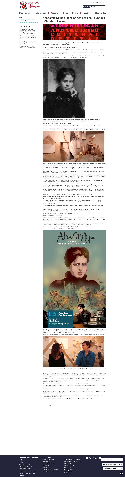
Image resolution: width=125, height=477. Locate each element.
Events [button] (75, 13)
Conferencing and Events (72, 459)
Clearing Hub (100, 13)
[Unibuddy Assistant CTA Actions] (112, 463)
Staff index (67, 467)
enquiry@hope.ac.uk (25, 466)
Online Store (68, 471)
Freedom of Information (50, 469)
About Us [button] (87, 13)
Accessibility (46, 461)
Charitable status (48, 463)
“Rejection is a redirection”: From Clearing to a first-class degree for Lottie (28, 37)
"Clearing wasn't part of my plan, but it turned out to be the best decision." (28, 42)
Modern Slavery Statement (72, 461)
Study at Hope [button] (25, 13)
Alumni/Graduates (48, 459)
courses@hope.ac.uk (25, 468)
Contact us (67, 473)
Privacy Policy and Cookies (27, 473)
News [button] (65, 13)
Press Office (24, 21)
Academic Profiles (69, 465)
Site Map (22, 475)
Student (102, 2)
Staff (97, 2)
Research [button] (55, 13)
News (20, 17)
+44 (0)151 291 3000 (25, 464)
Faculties (45, 467)
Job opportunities (48, 471)
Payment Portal (69, 463)
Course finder (46, 465)
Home (92, 2)
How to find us (68, 469)
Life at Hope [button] (41, 13)
